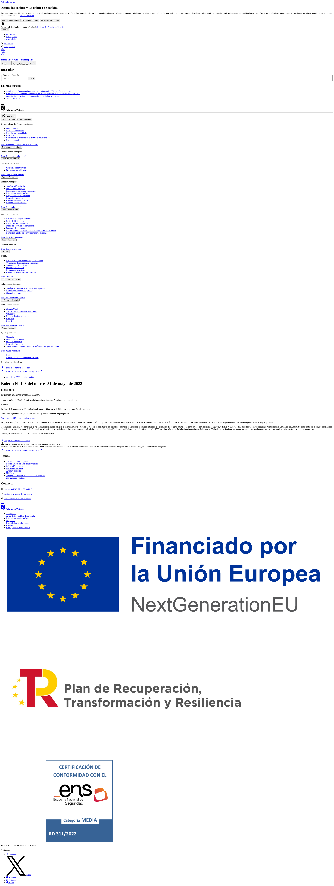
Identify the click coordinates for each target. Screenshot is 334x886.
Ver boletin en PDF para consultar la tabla (18, 418)
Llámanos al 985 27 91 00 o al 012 (18, 489)
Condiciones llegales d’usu (17, 200)
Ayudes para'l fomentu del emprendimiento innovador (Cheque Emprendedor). (38, 91)
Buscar (31, 78)
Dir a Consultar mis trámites (12, 174)
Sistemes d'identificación (16, 203)
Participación (11, 37)
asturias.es (10, 34)
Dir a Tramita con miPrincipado (14, 156)
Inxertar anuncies (13, 140)
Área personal (9, 46)
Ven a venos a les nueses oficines (17, 499)
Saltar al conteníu (8, 2)
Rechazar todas (50, 20)
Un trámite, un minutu (15, 339)
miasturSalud (11, 39)
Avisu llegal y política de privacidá (20, 516)
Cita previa (10, 314)
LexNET (10, 321)
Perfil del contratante (14, 468)
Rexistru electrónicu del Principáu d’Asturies (24, 260)
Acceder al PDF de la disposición (20, 377)
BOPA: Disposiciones (15, 131)
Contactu (10, 318)
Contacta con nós (13, 293)
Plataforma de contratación (17, 223)
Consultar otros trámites (16, 168)
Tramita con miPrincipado (17, 461)
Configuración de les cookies (18, 528)
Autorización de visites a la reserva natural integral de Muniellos (32, 96)
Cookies (9, 525)
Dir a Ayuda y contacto (10, 351)
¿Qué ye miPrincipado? (16, 186)
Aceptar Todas (10, 20)
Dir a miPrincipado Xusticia (12, 325)
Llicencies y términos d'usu (17, 193)
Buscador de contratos (15, 228)
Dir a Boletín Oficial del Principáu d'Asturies (19, 144)
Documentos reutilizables (16, 170)
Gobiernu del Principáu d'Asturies (50, 27)
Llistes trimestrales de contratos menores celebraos (26, 233)
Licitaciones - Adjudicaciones (18, 219)
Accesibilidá (11, 513)
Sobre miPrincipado (14, 466)
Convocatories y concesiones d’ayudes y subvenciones (28, 138)
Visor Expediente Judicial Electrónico (21, 311)
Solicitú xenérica (13, 98)
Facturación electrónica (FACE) (19, 291)
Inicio (8, 355)
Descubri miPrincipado (15, 188)
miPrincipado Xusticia (15, 478)
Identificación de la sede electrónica (20, 191)
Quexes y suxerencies (15, 267)
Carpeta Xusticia (13, 309)
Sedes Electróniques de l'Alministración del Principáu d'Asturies (32, 346)
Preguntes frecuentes (14, 344)
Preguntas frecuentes (14, 198)
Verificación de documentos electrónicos (22, 263)
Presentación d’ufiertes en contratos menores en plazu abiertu (31, 230)
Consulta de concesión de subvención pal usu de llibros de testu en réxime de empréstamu (43, 93)
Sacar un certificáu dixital (16, 265)
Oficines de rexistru (14, 342)
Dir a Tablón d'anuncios (11, 249)
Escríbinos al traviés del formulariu (18, 494)
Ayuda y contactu (13, 471)
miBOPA (10, 135)
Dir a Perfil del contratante (12, 237)
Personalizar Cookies (30, 20)
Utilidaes (10, 473)
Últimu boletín (12, 128)
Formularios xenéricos (15, 270)
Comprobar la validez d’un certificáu (21, 272)
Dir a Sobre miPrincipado (11, 207)
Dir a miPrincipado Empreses (13, 297)
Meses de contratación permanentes (20, 226)
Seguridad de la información (17, 523)
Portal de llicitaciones (15, 221)
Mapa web (10, 520)
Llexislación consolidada (16, 133)
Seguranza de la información (18, 195)
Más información (27, 15)
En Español (8, 44)
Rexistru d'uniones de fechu (17, 316)
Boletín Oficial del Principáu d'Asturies (22, 357)
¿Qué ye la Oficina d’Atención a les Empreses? (25, 288)
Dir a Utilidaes (7, 277)
